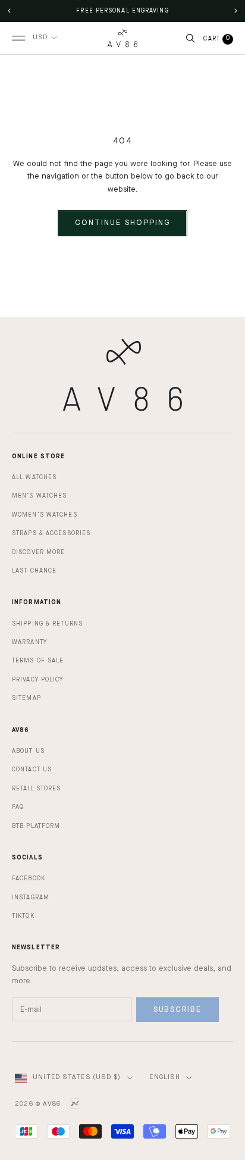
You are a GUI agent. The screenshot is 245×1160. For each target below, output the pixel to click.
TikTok (23, 916)
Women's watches (44, 515)
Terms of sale (38, 661)
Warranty (29, 642)
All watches (34, 477)
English (164, 1077)
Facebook (28, 878)
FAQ (18, 807)
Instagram (30, 898)
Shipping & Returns (47, 624)
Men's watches (39, 496)
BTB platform (36, 826)
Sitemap (26, 698)
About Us (28, 751)
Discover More (38, 552)
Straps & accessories (51, 533)
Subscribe (177, 1010)
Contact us (32, 770)
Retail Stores (36, 789)
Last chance (34, 571)
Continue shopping (122, 223)
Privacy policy (38, 680)
